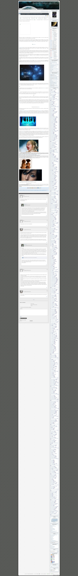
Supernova (52, 428)
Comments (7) (39, 14)
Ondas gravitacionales (53, 387)
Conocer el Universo (53, 134)
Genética (52, 258)
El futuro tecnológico (53, 175)
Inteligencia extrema (54, 32)
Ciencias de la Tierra (53, 127)
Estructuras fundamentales (53, 229)
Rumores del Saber (53, 415)
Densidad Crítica (52, 147)
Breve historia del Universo (53, 116)
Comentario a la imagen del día (54, 130)
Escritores (52, 537)
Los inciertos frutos (54, 44)
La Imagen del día (52, 288)
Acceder (52, 545)
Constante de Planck (26, 110)
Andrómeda (52, 103)
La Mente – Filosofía (53, 298)
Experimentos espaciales (53, 235)
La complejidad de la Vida (53, 277)
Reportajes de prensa (53, 412)
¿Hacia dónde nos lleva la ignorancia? (54, 499)
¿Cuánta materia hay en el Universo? (54, 490)
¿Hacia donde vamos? (56, 76)
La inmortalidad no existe (53, 290)
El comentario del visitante (53, 167)
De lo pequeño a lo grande (53, 144)
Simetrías (52, 422)
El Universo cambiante (53, 202)
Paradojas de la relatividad (53, 393)
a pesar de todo (52, 91)
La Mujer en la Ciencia (54, 248)
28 (51, 521)
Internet (51, 270)
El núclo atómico (52, 184)
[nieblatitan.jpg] (54, 26)
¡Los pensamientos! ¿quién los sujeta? (54, 473)
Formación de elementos (53, 253)
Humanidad (52, 264)
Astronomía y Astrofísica (53, 111)
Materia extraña (52, 346)
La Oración (52, 306)
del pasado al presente (53, 146)
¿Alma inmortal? (52, 487)
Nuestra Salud (52, 376)
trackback (42, 190)
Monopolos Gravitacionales (54, 36)
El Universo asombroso (53, 201)
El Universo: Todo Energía (53, 212)
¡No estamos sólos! (53, 478)
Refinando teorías (52, 409)
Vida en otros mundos (53, 453)
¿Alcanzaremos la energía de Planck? (54, 64)
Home (36, 8)
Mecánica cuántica (53, 348)
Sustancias (52, 429)
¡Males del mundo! (53, 475)
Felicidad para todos (53, 241)
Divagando (52, 154)
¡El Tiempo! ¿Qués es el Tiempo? (54, 458)
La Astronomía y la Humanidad (54, 271)
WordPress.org (52, 547)
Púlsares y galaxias (53, 402)
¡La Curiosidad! (52, 464)
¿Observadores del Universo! (54, 506)
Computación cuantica (53, 131)
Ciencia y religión (52, 126)
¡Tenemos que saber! (53, 483)
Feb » (55, 522)
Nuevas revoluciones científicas (54, 382)
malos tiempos (52, 343)
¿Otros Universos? (53, 508)
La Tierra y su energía (53, 311)
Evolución (52, 234)
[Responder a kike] (46, 242)
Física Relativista (53, 247)
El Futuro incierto (52, 174)
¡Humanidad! (52, 460)
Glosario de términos (53, 529)
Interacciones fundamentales (54, 269)
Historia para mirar (53, 263)
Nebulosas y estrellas (53, 368)
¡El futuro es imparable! (53, 456)
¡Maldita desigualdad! (53, 474)
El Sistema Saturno (53, 196)
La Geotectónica (52, 286)
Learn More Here (52, 80)
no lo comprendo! (52, 370)
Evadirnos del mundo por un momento (54, 232)
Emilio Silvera (52, 83)
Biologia (51, 115)
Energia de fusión (52, 217)
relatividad (31, 41)
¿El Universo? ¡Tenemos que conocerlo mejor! (53, 496)
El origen (52, 185)
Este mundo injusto (53, 225)
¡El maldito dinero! (52, 457)
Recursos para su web (53, 531)
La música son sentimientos (53, 301)
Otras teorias (52, 391)
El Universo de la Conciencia (54, 204)
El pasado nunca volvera (53, 188)
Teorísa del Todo (52, 435)
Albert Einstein (52, 97)
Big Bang (52, 114)
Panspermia (52, 392)
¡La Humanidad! (52, 466)
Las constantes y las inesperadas (54, 321)
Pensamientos (52, 395)
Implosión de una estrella (53, 267)
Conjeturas (52, 133)
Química (52, 404)
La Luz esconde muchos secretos (54, 293)
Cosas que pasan (52, 139)
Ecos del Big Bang (52, 157)
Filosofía (52, 244)
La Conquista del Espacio (53, 278)
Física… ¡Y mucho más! (53, 252)
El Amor (51, 162)
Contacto (52, 527)
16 (53, 520)
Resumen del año (52, 413)
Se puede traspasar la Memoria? (54, 418)
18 (55, 520)
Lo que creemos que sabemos (54, 329)
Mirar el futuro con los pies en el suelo (54, 353)
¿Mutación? (52, 505)
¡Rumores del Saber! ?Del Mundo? (54, 68)
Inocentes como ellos (54, 40)
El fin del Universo (52, 172)
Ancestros (52, 102)
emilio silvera (52, 76)
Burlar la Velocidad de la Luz (53, 117)
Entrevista (52, 220)
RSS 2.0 (32, 190)
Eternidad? (52, 230)
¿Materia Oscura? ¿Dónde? (53, 503)
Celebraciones (52, 123)
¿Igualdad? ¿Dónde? (53, 500)
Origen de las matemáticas (53, 388)
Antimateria (52, 105)
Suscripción (40, 8)
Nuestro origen (52, 380)
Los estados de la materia (53, 335)
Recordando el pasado (53, 407)
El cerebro (52, 165)
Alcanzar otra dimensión (53, 98)
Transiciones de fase (53, 437)
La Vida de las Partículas (53, 315)
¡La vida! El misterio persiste (53, 470)
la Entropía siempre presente (54, 280)
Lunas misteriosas (53, 342)
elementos (52, 213)
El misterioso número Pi (53, 182)
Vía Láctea (52, 450)
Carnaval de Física (26, 8)
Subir (33, 299)
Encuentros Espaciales (53, 215)
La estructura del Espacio (53, 281)
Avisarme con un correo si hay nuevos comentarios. (26, 307)
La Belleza (52, 272)
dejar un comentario (37, 190)
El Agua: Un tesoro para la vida (54, 161)
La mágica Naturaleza (53, 295)
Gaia (51, 256)
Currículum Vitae (52, 528)
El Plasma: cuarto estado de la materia (54, 190)
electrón (22, 110)
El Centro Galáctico (53, 164)
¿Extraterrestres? (52, 498)
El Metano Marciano (53, 180)
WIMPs (51, 454)
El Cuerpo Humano (53, 168)
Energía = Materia (52, 216)
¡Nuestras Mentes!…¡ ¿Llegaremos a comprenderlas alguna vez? (54, 65)
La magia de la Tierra (53, 294)
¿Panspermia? (52, 509)
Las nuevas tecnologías (53, 326)
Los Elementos (52, 334)
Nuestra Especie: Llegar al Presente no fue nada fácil (53, 77)
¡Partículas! (52, 480)
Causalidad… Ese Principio (53, 122)
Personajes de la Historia (53, 397)
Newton (34, 101)
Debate (32, 8)
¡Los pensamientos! (53, 472)
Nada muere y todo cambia (53, 362)
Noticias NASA (52, 375)
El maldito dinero (52, 178)
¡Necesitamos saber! (53, 477)
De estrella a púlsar (53, 143)
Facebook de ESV (52, 525)
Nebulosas (52, 367)
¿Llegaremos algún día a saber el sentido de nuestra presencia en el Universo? (54, 82)
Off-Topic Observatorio (53, 540)
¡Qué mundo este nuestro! (53, 482)
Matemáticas (52, 345)
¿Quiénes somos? (53, 513)
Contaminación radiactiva (53, 137)
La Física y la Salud (53, 283)
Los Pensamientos (53, 337)
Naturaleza (52, 365)
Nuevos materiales (53, 383)
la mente (52, 297)
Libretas (51, 530)
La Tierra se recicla (53, 310)
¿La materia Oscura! (53, 501)
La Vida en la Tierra (53, 316)
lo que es (52, 330)
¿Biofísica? (52, 488)
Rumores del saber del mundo (54, 62)
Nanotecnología (52, 364)
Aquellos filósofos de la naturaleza (54, 106)
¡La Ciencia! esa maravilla (53, 463)
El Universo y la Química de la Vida (54, 208)
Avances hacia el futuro (53, 112)
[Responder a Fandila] (46, 225)
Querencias (52, 403)
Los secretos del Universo (53, 340)
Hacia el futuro (52, 260)
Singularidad (52, 423)
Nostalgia (52, 373)
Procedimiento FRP (54, 53)
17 (54, 520)
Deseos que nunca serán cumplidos (54, 152)
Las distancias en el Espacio (54, 322)
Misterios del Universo (53, 356)
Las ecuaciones (52, 323)
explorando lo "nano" (53, 237)
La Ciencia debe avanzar (53, 274)
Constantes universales (53, 136)
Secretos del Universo (53, 419)
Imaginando (52, 266)
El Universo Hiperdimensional (54, 205)
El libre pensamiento (53, 177)
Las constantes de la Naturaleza (54, 319)
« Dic (53, 522)
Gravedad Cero (52, 538)
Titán (51, 436)
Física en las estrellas (53, 249)
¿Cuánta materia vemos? (53, 491)
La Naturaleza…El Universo (53, 305)
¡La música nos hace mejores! (54, 469)
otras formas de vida (53, 390)
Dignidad (52, 153)
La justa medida (52, 291)
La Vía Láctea (52, 314)
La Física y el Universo (53, 282)
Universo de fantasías (53, 447)
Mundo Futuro (52, 361)
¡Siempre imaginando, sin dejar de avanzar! (54, 74)
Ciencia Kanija (52, 536)
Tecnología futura (52, 431)
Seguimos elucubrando (53, 420)
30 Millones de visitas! (53, 89)
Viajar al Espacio (52, 451)
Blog (21, 8)
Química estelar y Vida (53, 405)
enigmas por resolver (53, 219)
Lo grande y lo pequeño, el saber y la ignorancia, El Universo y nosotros (53, 84)
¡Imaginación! (52, 461)
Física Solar (52, 250)
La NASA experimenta (53, 303)
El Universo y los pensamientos (54, 210)
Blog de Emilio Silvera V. (46, 3)
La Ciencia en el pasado (53, 275)
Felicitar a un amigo (53, 242)
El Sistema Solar (52, 197)
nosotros (52, 372)
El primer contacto (52, 192)
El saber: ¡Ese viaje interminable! (54, 194)
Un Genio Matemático (53, 440)
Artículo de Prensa (53, 108)
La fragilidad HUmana (53, 285)
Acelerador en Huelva (53, 92)
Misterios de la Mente (53, 355)
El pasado (52, 187)
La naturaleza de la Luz (53, 304)
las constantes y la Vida (53, 320)
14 (51, 520)
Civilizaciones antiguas (53, 128)
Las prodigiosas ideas (53, 327)
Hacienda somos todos (53, 261)
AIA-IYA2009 (52, 95)
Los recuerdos (52, 339)
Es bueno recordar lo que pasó (54, 222)
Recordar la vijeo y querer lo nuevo (54, 408)
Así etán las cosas (53, 109)
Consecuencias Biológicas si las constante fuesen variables (31, 13)
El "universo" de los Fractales (54, 159)
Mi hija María (52, 351)
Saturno (51, 417)
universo (52, 446)
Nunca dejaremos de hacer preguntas (54, 385)
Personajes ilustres (53, 398)
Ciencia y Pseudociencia (53, 125)
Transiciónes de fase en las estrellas (54, 438)
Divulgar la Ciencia (53, 156)
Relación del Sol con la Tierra (54, 410)
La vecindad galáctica (53, 313)
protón (40, 110)
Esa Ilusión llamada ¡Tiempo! (54, 223)
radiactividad (21, 47)
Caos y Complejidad (53, 119)
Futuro (51, 255)
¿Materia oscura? (52, 502)
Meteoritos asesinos (53, 350)
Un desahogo (52, 439)
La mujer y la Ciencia (53, 300)
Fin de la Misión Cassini (53, 245)
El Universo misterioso (53, 206)
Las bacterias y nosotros (53, 318)
